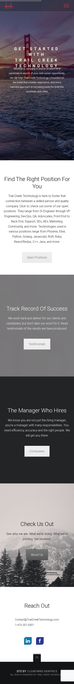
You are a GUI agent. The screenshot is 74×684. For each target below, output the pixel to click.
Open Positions (37, 257)
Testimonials (37, 344)
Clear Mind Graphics (42, 671)
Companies (37, 451)
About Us (37, 555)
